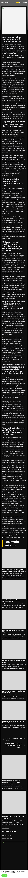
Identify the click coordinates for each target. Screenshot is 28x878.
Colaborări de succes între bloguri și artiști (13, 661)
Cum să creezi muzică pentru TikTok (13, 817)
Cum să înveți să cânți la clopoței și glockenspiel (11, 781)
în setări (18, 872)
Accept (4, 875)
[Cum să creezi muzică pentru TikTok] (14, 802)
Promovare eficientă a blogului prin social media (13, 691)
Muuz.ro (5, 2)
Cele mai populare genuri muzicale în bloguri (13, 722)
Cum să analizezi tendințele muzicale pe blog (11, 600)
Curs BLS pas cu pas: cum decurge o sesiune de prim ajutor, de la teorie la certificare (13, 571)
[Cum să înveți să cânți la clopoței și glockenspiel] (14, 767)
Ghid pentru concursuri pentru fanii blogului (13, 631)
